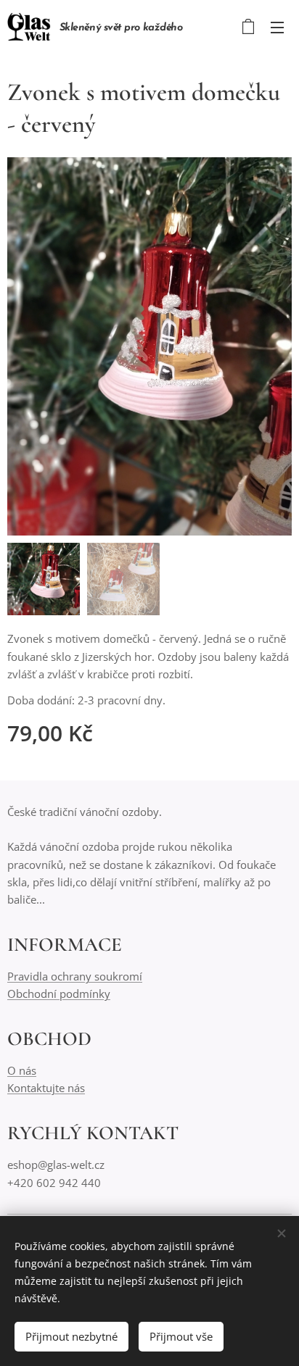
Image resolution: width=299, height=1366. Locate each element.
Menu (277, 26)
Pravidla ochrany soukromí (74, 976)
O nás (21, 1070)
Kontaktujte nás (46, 1087)
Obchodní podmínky (58, 993)
